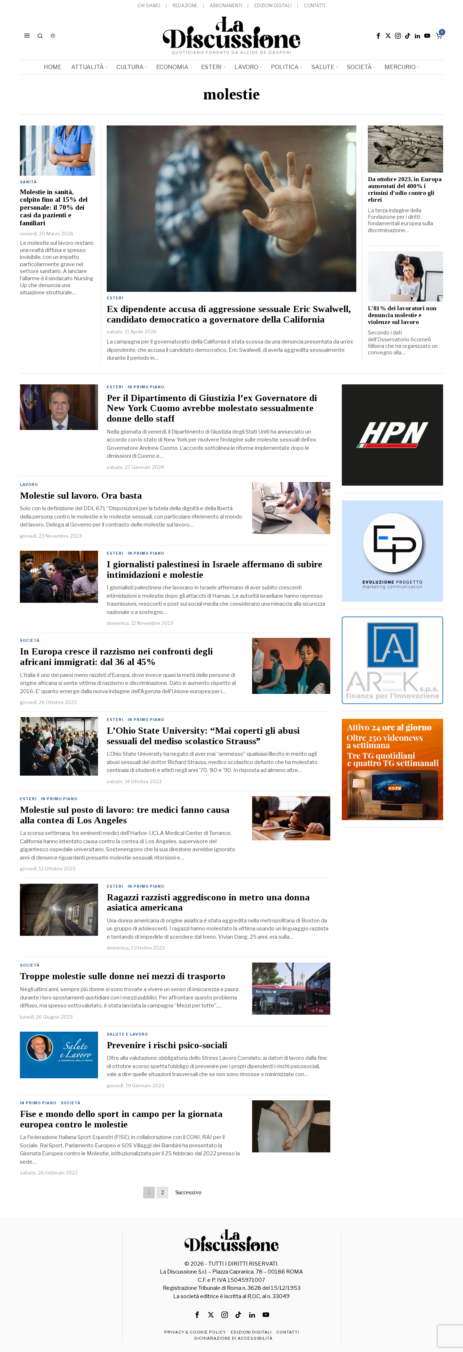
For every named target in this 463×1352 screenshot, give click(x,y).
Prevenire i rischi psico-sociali (167, 1045)
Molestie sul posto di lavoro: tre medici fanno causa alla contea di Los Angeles (124, 815)
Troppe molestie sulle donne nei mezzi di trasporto (122, 976)
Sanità (28, 182)
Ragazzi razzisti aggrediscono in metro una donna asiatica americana (208, 902)
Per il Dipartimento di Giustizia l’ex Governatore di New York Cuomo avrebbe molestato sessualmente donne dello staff (212, 408)
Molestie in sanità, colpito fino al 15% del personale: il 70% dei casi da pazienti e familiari (54, 207)
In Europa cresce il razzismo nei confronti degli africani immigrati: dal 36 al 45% (116, 657)
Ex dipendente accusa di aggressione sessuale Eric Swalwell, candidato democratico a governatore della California (229, 314)
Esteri (115, 298)
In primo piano (146, 387)
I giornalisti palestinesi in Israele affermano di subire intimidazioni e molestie (214, 569)
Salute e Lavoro (127, 1034)
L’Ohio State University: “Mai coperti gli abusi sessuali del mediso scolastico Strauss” (203, 736)
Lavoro (29, 484)
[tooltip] (378, 35)
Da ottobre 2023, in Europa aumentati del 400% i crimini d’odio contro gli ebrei (405, 189)
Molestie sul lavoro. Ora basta (81, 496)
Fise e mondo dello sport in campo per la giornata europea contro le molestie (121, 1119)
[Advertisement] (392, 943)
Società (30, 640)
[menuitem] (148, 5)
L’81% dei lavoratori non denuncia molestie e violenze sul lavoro (402, 315)
